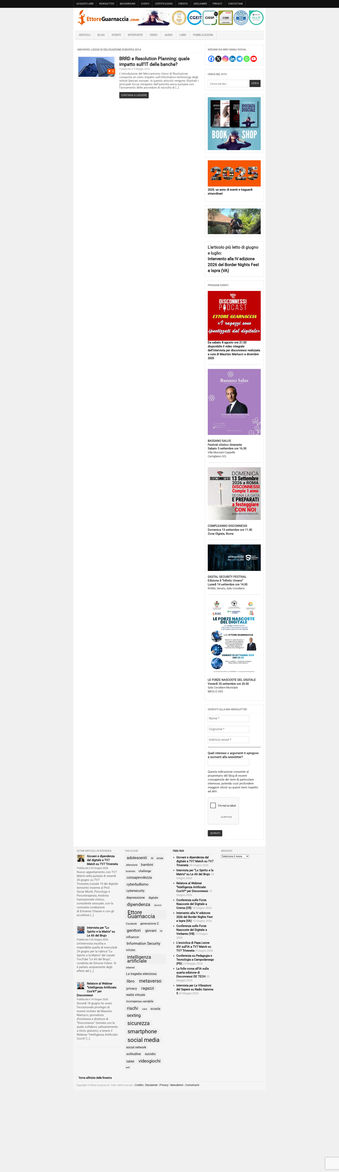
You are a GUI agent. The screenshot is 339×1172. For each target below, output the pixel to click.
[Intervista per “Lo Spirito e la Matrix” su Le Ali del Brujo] (81, 930)
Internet (130, 967)
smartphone (142, 1031)
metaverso (150, 981)
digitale (153, 897)
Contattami (235, 3)
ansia (160, 858)
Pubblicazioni (203, 34)
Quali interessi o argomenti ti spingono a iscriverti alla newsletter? (233, 755)
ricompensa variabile (139, 1001)
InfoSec (130, 950)
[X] (218, 59)
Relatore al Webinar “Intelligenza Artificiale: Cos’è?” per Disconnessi (192, 887)
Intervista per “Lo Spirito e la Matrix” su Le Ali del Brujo (101, 931)
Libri (183, 34)
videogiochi (149, 1060)
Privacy (217, 3)
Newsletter (106, 3)
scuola (155, 1009)
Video (154, 34)
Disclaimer (200, 3)
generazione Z (149, 923)
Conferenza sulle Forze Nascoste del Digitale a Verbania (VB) (191, 930)
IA (161, 930)
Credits (183, 3)
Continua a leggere (134, 95)
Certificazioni (163, 3)
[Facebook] (211, 59)
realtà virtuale (135, 995)
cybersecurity (135, 891)
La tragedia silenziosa (141, 974)
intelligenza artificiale (139, 959)
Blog (101, 34)
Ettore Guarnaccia (141, 914)
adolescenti (137, 857)
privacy (131, 988)
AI (152, 858)
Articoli (85, 34)
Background (127, 3)
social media (143, 1040)
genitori (134, 930)
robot (144, 1009)
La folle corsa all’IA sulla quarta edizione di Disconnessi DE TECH (192, 972)
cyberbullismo (137, 884)
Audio (169, 34)
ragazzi (147, 988)
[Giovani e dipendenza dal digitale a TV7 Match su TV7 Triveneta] (81, 858)
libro (130, 981)
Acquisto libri (85, 3)
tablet (130, 1061)
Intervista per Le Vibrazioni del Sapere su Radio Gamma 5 (194, 989)
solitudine (133, 1054)
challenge (145, 871)
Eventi (145, 3)
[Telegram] (239, 59)
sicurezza (138, 1023)
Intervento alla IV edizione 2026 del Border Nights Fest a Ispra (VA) (233, 264)
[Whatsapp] (246, 59)
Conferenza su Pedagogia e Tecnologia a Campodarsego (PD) (195, 959)
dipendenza (138, 904)
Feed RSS (178, 850)
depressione (135, 897)
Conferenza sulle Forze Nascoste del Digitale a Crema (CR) (191, 904)
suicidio (150, 1054)
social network (136, 1047)
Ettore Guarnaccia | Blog (169, 17)
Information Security (143, 943)
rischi (132, 1008)
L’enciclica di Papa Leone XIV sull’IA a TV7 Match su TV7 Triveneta (193, 946)
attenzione (132, 864)
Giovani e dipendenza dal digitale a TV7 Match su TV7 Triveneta (102, 860)
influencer (132, 937)
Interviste (135, 34)
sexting (134, 1015)
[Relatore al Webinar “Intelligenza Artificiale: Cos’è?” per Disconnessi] (81, 986)
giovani (150, 930)
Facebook (131, 923)
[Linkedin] (232, 59)
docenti (157, 905)
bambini (147, 865)
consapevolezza (139, 877)
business (130, 871)
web (128, 1067)
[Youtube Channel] (254, 59)
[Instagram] (225, 59)
